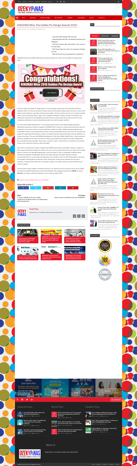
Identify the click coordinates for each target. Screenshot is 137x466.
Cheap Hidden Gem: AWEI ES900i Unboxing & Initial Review (108, 128)
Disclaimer (44, 1)
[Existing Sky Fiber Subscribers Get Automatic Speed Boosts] (28, 396)
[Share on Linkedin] (60, 188)
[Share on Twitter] (35, 188)
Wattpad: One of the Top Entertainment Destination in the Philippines (108, 195)
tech (39, 180)
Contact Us (31, 1)
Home (19, 1)
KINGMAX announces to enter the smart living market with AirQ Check (73, 240)
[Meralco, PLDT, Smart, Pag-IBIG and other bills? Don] (55, 396)
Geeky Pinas (20, 464)
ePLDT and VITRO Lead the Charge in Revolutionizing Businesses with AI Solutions (107, 42)
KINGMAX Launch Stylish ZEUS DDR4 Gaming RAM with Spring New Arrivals (73, 257)
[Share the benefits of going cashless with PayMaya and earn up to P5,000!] (108, 396)
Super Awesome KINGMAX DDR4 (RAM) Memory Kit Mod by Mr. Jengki (27, 240)
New (36, 180)
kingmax (32, 180)
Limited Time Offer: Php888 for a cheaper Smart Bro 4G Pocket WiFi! (108, 209)
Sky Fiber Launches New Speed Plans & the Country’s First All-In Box (35, 430)
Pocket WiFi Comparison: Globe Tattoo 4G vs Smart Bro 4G (108, 221)
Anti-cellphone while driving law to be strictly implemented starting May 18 (104, 413)
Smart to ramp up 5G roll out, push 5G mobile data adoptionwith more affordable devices (107, 78)
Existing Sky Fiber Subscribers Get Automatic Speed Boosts (28, 393)
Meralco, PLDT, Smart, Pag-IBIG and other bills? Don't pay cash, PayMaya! (35, 422)
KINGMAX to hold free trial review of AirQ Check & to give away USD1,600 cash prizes (51, 239)
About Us (24, 1)
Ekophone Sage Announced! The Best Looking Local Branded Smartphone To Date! (108, 141)
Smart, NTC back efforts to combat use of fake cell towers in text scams (109, 50)
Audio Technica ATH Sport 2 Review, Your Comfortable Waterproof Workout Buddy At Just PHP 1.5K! (107, 181)
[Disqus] (51, 292)
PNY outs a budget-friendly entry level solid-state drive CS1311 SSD (108, 155)
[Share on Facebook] (23, 188)
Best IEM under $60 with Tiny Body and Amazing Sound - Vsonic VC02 (109, 117)
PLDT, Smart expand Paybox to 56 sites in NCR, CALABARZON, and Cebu (105, 421)
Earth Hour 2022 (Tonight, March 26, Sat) (64, 37)
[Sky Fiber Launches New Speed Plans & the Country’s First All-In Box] (82, 396)
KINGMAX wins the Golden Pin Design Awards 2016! (47, 25)
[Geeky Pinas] (30, 9)
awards (27, 180)
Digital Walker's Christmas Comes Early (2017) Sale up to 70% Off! (104, 429)
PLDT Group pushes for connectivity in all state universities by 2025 (105, 59)
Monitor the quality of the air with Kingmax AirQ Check (28, 257)
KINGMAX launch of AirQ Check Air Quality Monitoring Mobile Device (51, 257)
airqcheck (22, 180)
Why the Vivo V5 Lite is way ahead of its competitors (68, 54)
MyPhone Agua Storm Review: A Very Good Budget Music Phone (107, 167)
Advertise (37, 1)
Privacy (50, 1)
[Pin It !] (72, 188)
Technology (45, 180)
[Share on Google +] (48, 188)
